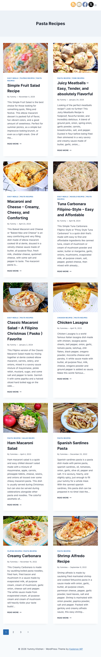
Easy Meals (12, 78)
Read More (14, 144)
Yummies (64, 328)
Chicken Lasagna (72, 322)
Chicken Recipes (65, 318)
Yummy (13, 97)
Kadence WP (76, 649)
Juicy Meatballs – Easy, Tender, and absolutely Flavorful (75, 88)
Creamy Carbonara (24, 556)
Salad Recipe (28, 438)
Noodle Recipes (77, 197)
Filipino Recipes (27, 78)
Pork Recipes (78, 78)
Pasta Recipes (64, 78)
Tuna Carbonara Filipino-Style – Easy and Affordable (75, 209)
